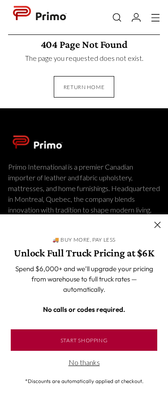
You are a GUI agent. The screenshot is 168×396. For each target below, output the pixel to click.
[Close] (157, 225)
